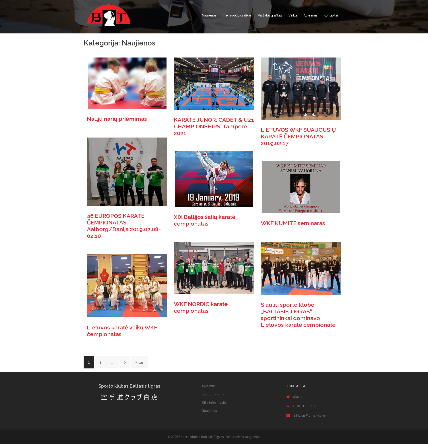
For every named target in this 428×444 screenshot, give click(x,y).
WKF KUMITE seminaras (293, 223)
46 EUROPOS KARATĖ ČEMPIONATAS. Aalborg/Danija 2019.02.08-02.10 (124, 225)
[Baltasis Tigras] (108, 15)
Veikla (292, 15)
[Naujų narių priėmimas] (127, 82)
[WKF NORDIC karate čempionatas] (214, 267)
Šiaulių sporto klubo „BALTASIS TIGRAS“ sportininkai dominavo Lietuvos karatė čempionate (298, 314)
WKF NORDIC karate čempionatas (201, 307)
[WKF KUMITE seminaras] (301, 187)
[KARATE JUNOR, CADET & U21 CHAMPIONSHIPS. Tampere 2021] (214, 83)
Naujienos (209, 15)
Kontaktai (331, 15)
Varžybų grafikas (270, 15)
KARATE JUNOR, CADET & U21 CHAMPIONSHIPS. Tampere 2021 (214, 126)
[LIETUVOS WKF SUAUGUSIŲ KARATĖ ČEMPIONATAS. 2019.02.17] (301, 88)
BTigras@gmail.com (309, 415)
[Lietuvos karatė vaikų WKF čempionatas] (127, 285)
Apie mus (310, 15)
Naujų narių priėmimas (117, 118)
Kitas (139, 362)
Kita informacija (214, 402)
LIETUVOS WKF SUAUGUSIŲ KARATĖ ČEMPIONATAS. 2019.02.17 (298, 136)
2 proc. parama (213, 394)
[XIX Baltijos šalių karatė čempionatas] (214, 178)
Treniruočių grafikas (237, 15)
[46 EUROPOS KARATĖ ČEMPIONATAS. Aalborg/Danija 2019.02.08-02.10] (127, 171)
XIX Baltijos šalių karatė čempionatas (204, 220)
